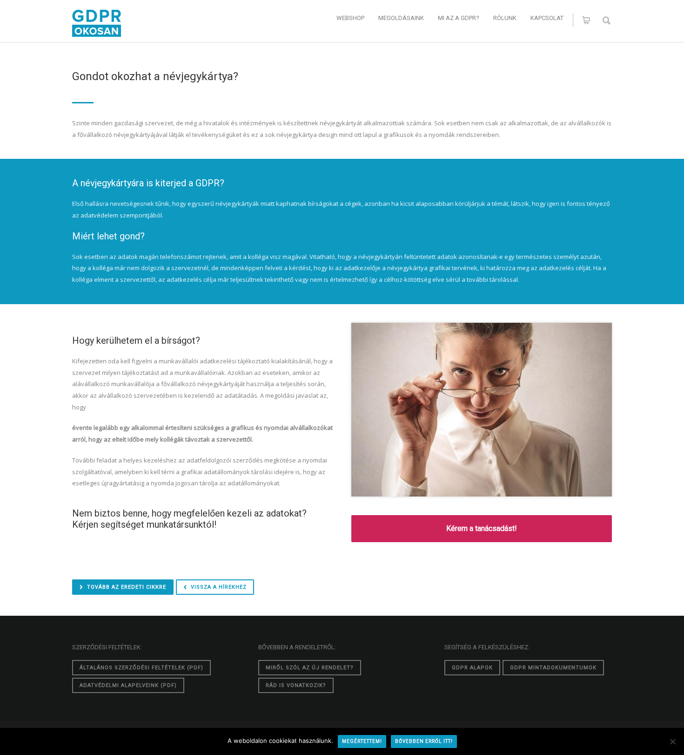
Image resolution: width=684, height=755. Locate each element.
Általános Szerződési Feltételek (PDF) (141, 668)
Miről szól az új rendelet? (310, 668)
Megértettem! (362, 741)
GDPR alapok (472, 668)
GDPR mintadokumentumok (553, 668)
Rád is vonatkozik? (296, 685)
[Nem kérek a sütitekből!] (672, 741)
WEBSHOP (350, 17)
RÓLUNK (504, 17)
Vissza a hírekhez (219, 587)
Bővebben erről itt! (424, 741)
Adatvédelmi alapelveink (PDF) (128, 685)
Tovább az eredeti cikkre (126, 587)
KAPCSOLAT (546, 17)
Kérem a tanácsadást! (481, 528)
